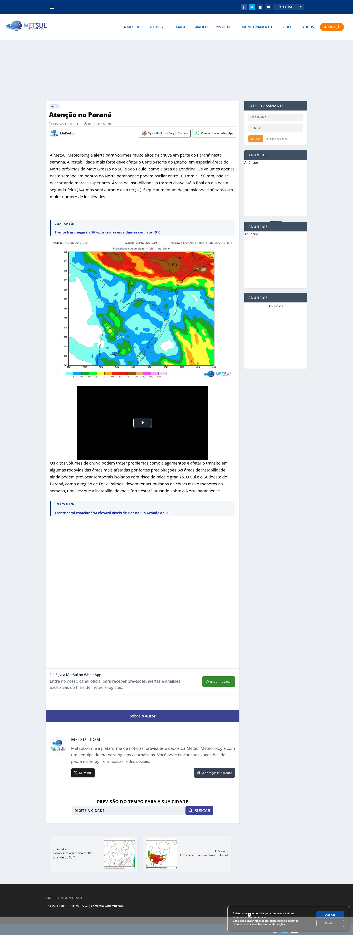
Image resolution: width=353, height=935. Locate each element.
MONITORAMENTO (257, 27)
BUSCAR (202, 810)
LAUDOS (307, 27)
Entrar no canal (220, 681)
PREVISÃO (223, 27)
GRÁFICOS (201, 27)
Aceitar (330, 914)
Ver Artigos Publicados (216, 773)
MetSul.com (69, 133)
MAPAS (181, 27)
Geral (54, 106)
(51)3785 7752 (78, 906)
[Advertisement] (176, 926)
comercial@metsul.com (107, 906)
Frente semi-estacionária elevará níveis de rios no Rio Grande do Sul (113, 512)
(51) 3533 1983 (55, 906)
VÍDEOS (288, 27)
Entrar (255, 138)
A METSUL (132, 27)
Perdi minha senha (277, 138)
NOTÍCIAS (157, 27)
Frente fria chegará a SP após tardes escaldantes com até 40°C (108, 232)
